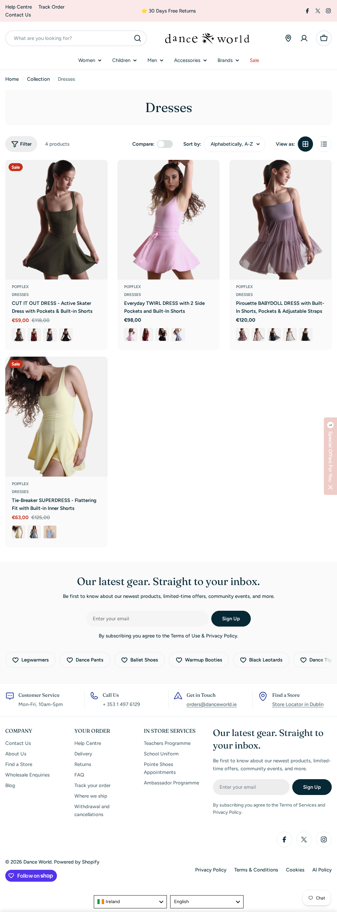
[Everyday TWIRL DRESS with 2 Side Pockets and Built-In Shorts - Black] (162, 334)
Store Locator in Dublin (298, 704)
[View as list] (324, 144)
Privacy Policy (210, 870)
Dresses (20, 294)
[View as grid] (305, 144)
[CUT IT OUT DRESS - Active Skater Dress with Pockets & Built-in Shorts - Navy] (50, 334)
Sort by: (192, 144)
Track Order (52, 7)
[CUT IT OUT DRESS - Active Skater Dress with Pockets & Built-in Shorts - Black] (65, 334)
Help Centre (18, 7)
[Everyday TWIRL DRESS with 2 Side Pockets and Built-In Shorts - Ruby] (146, 334)
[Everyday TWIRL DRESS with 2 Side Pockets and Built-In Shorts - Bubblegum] (130, 334)
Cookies (295, 870)
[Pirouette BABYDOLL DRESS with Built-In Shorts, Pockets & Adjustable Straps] (280, 220)
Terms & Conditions (256, 870)
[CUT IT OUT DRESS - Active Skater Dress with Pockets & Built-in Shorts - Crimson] (34, 334)
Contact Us (18, 15)
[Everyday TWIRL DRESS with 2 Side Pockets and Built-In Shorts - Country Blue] (178, 334)
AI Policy (322, 870)
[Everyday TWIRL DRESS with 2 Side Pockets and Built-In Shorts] (168, 220)
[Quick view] (98, 174)
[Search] (138, 38)
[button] (330, 456)
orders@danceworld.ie (212, 704)
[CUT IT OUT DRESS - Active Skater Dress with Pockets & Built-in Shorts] (56, 220)
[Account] (304, 38)
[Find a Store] (288, 38)
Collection (38, 79)
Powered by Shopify (76, 862)
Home (12, 79)
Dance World (37, 862)
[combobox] (76, 38)
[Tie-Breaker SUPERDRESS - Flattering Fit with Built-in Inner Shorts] (56, 417)
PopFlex (20, 286)
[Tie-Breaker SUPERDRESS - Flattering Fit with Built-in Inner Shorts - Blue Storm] (50, 532)
